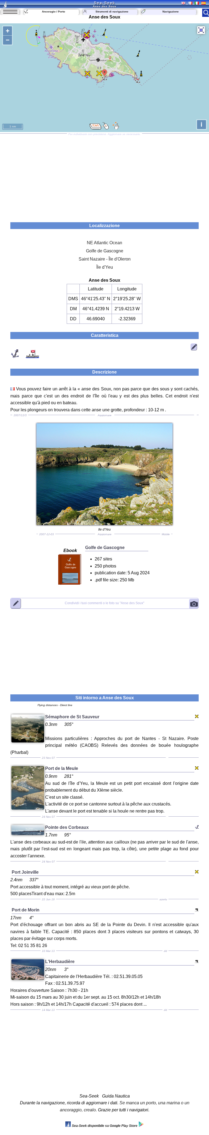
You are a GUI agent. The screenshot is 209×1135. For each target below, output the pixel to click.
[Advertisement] (104, 176)
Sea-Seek (104, 3)
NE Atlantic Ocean (104, 242)
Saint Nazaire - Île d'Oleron (105, 259)
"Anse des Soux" (104, 603)
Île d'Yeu (104, 267)
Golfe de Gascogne (104, 251)
